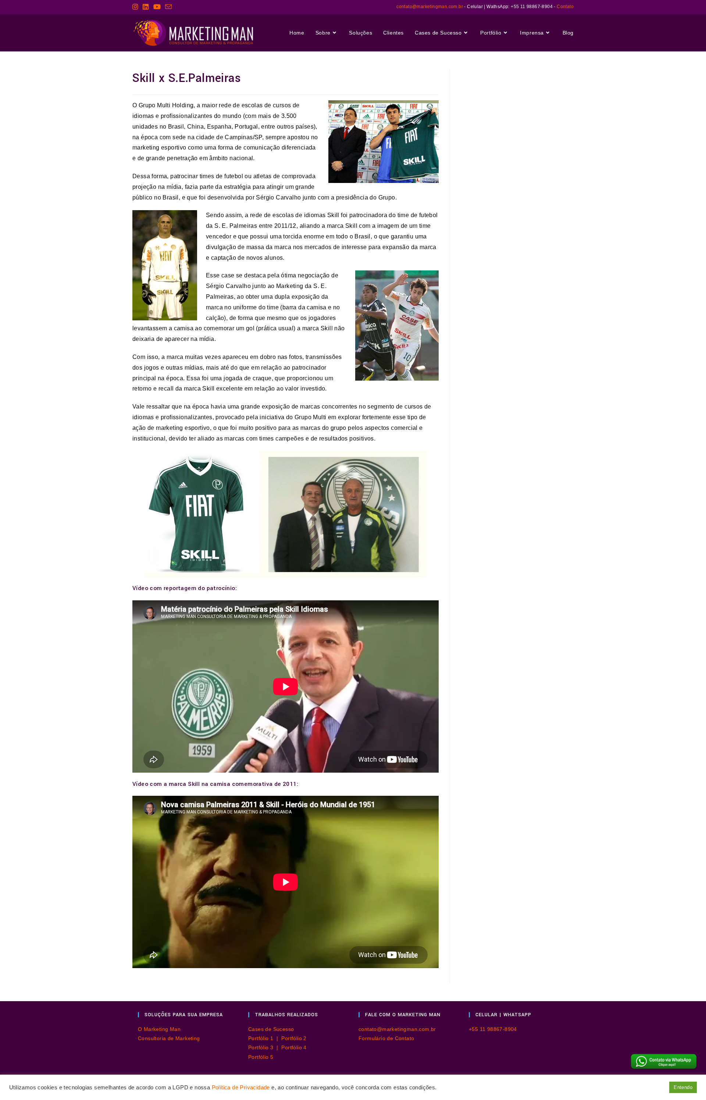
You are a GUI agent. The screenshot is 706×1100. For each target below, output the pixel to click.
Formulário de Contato (386, 1038)
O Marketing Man (159, 1029)
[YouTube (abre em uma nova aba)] (157, 7)
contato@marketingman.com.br (429, 6)
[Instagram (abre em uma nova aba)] (136, 7)
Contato (565, 6)
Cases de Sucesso (271, 1029)
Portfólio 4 (293, 1047)
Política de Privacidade (241, 1087)
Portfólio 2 (293, 1038)
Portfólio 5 (260, 1057)
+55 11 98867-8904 (493, 1029)
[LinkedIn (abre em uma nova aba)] (145, 7)
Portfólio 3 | (264, 1047)
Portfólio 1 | (264, 1038)
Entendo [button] (683, 1087)
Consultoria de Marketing (169, 1038)
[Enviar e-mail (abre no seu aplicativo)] (168, 7)
